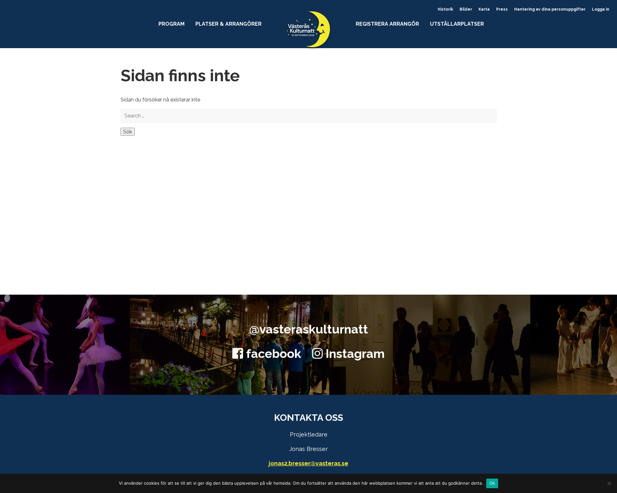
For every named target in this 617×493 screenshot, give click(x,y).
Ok (492, 483)
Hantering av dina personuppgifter (550, 9)
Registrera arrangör (387, 24)
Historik (445, 9)
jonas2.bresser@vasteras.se (308, 463)
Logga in (600, 9)
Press (502, 9)
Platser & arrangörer (228, 24)
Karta (484, 9)
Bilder (466, 9)
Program (171, 24)
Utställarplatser (457, 24)
